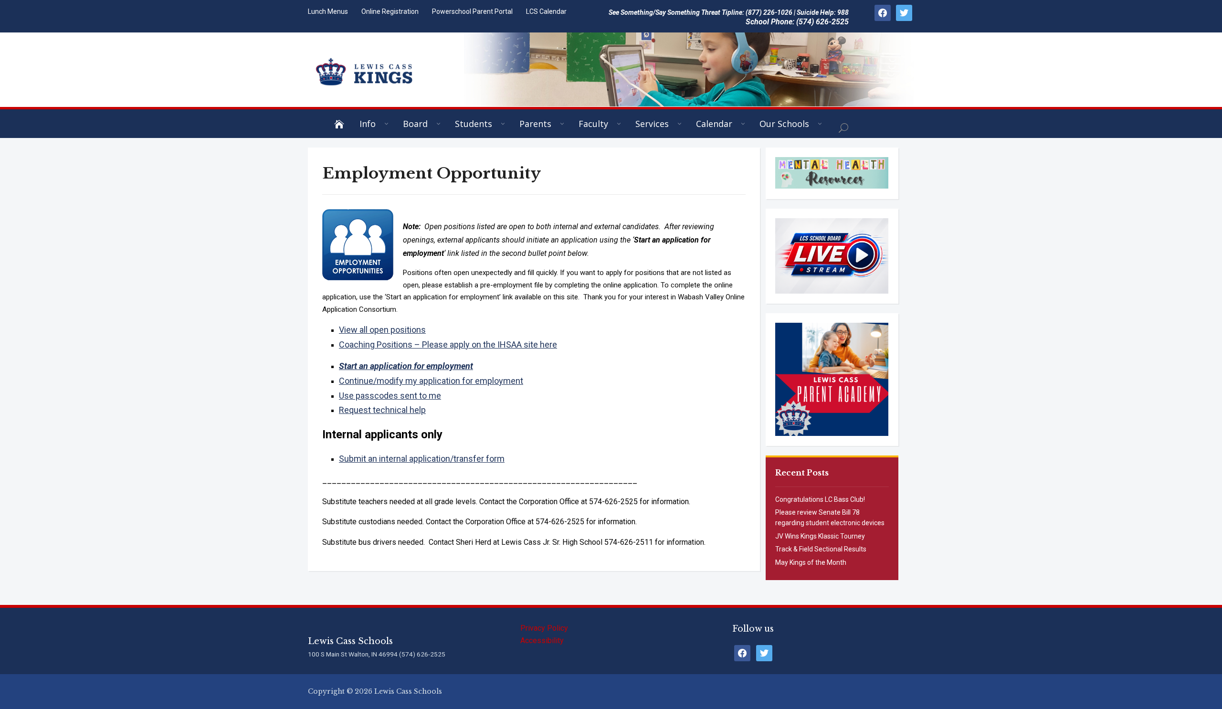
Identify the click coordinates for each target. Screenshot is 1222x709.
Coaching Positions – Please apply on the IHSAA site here (448, 344)
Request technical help (382, 410)
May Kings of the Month (810, 562)
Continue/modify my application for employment (431, 381)
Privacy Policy (544, 628)
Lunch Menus (328, 11)
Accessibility (542, 640)
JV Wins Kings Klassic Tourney (820, 536)
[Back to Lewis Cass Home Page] (341, 123)
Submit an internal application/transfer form (422, 459)
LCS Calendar (546, 11)
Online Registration (390, 11)
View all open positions (382, 330)
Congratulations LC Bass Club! (820, 499)
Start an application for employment (406, 366)
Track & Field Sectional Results (820, 549)
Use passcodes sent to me (390, 396)
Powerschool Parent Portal (472, 11)
